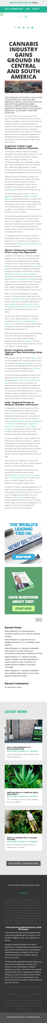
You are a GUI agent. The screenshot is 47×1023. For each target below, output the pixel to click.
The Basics (34, 751)
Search (38, 620)
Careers (32, 885)
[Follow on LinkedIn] (28, 27)
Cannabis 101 (23, 751)
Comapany (17, 885)
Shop (37, 885)
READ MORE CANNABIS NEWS (23, 863)
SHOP (28, 9)
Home (10, 885)
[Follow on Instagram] (23, 27)
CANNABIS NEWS (16, 9)
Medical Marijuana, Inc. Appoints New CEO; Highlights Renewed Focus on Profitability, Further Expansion (22, 642)
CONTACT (36, 9)
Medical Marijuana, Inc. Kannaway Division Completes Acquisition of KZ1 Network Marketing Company (22, 633)
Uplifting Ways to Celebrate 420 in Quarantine (22, 793)
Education (25, 885)
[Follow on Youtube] (32, 27)
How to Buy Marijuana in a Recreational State (19, 748)
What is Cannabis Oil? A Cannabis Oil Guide (22, 838)
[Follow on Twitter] (19, 27)
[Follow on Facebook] (15, 27)
